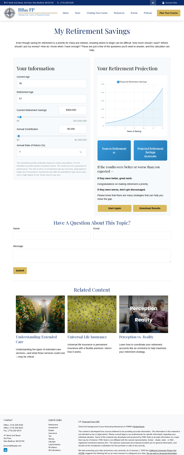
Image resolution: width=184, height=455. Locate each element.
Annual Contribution (27, 129)
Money (51, 439)
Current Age (23, 76)
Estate (51, 430)
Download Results (149, 208)
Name (16, 228)
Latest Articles (54, 444)
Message (18, 246)
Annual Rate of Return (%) (31, 145)
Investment (53, 427)
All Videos (52, 447)
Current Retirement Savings (32, 110)
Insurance (52, 433)
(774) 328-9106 (67, 3)
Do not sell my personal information (162, 453)
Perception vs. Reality (136, 336)
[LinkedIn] (153, 2)
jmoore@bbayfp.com (12, 446)
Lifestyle (51, 442)
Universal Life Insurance (87, 336)
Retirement (53, 425)
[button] (66, 13)
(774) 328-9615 (16, 428)
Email (96, 228)
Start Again (114, 208)
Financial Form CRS (90, 422)
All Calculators (54, 450)
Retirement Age (25, 92)
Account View (171, 3)
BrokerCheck (138, 426)
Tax (49, 436)
